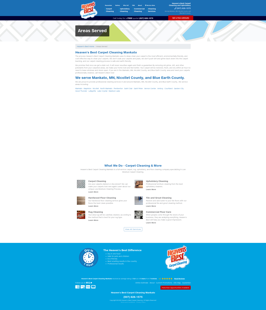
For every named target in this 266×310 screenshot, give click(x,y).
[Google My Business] (89, 283)
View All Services (133, 229)
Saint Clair (128, 88)
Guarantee (108, 5)
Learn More (93, 192)
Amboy (160, 88)
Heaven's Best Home (85, 46)
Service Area (150, 5)
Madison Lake (114, 91)
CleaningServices (152, 10)
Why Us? (126, 5)
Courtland (168, 88)
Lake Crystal (102, 91)
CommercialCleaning (139, 10)
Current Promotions (164, 283)
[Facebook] (87, 283)
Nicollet (96, 88)
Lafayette (92, 91)
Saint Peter (138, 88)
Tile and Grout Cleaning (159, 197)
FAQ (133, 5)
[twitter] (91, 283)
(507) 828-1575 (184, 8)
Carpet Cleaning (97, 181)
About (140, 5)
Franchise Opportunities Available (175, 288)
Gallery (117, 5)
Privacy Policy (140, 302)
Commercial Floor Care (158, 212)
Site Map (177, 283)
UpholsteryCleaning (125, 10)
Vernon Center (150, 88)
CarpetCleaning (110, 10)
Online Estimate (141, 283)
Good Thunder (81, 91)
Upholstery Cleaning (157, 181)
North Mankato (106, 88)
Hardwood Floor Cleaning (102, 197)
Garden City (179, 88)
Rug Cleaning (95, 212)
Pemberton (118, 88)
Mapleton (87, 88)
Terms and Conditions (128, 302)
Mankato (78, 88)
